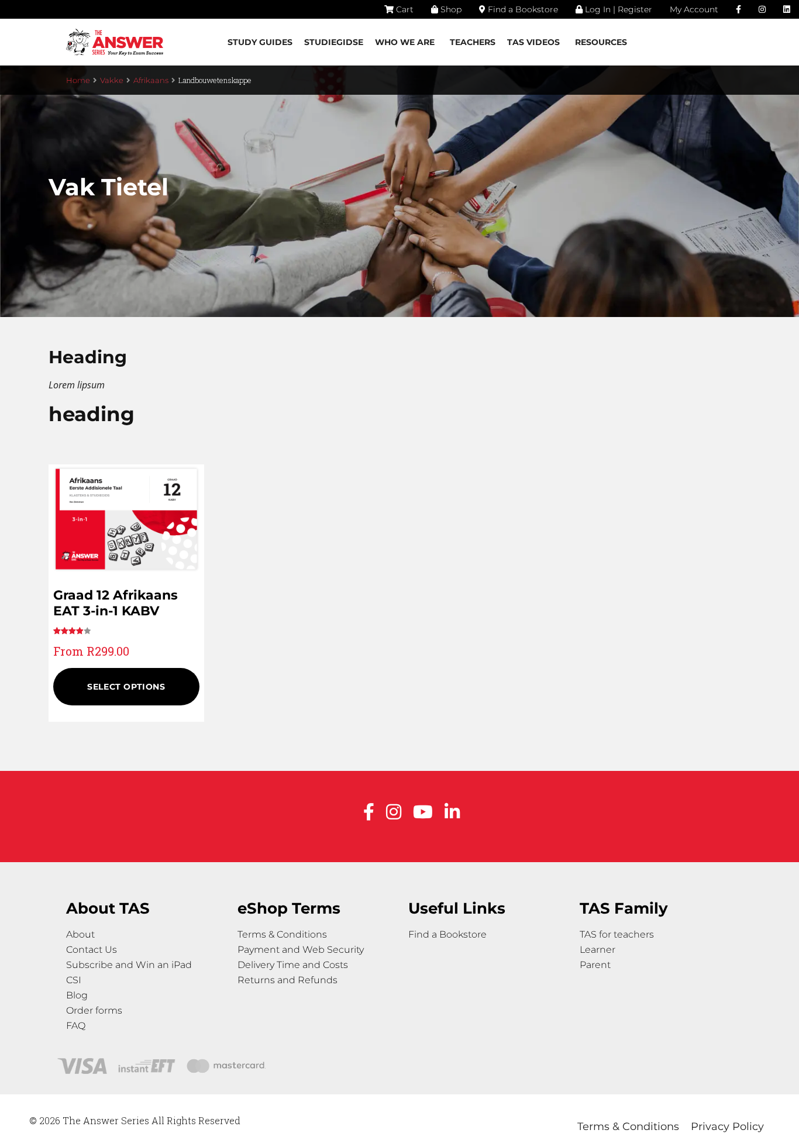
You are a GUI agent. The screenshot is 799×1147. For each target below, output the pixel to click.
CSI (73, 980)
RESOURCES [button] (601, 42)
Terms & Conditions (282, 934)
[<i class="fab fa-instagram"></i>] (762, 9)
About (80, 934)
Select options (126, 686)
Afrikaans (150, 80)
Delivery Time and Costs (292, 964)
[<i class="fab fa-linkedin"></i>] (786, 9)
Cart (404, 9)
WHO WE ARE (405, 42)
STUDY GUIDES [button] (260, 42)
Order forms (94, 1010)
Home (78, 80)
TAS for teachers (617, 934)
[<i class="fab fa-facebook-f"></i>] (738, 9)
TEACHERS (472, 42)
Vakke (111, 80)
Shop (450, 9)
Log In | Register (617, 9)
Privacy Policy (727, 1126)
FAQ (75, 1025)
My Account (694, 9)
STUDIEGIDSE (333, 42)
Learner (597, 949)
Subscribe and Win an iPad (129, 964)
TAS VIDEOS (533, 42)
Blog (77, 995)
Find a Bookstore (521, 9)
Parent (595, 964)
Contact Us (91, 949)
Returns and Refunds (287, 980)
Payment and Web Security (300, 949)
